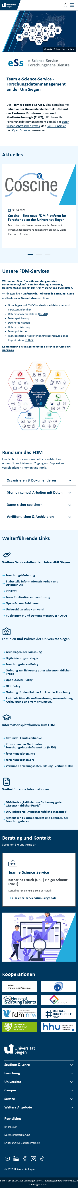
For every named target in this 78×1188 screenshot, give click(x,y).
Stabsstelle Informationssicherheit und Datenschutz (32, 583)
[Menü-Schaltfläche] (65, 5)
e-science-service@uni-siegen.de (34, 898)
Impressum (10, 1127)
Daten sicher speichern (24, 505)
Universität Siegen (24, 1169)
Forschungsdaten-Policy (22, 664)
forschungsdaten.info (20, 754)
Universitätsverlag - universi (25, 609)
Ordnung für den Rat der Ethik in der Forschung (38, 692)
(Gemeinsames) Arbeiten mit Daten (35, 493)
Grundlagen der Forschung (24, 652)
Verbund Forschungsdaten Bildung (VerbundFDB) (39, 766)
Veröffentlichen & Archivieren (30, 517)
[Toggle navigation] (72, 5)
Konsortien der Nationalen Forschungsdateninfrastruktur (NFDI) (31, 746)
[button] (30, 254)
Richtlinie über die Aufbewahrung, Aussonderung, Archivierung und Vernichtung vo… (40, 700)
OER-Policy (13, 686)
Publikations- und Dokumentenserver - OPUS (36, 616)
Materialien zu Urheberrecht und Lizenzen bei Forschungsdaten (37, 819)
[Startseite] (19, 1049)
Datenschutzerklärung (17, 1135)
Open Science (21, 130)
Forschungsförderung (20, 575)
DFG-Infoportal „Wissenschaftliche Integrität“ (36, 812)
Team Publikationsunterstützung (28, 597)
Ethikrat (11, 591)
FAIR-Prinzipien (56, 126)
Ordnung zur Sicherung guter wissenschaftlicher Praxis (38, 672)
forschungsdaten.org (20, 760)
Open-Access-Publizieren (23, 603)
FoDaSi (29, 340)
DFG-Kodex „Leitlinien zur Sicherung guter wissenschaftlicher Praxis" (34, 804)
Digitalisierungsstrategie (22, 658)
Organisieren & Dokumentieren (31, 480)
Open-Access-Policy (19, 680)
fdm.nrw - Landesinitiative (24, 738)
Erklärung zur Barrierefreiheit (22, 1143)
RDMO (43, 314)
